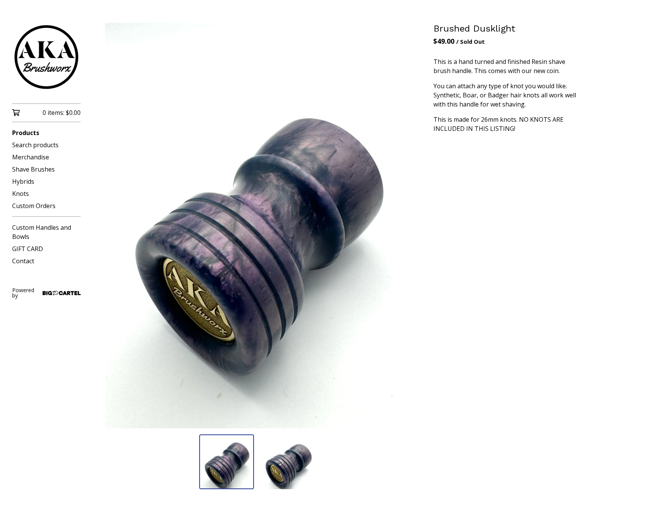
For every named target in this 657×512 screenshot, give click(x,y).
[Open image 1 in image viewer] (257, 225)
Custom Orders (34, 206)
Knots (20, 193)
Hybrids (23, 181)
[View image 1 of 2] (226, 461)
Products (25, 133)
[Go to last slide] (116, 225)
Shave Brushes (33, 169)
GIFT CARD (27, 249)
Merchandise (30, 157)
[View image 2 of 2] (287, 461)
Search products (35, 145)
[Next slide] (398, 225)
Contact (23, 261)
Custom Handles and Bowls (41, 232)
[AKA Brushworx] (46, 57)
